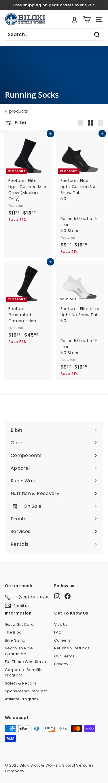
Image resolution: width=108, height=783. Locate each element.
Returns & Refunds (72, 648)
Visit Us (61, 624)
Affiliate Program (21, 699)
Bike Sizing (15, 640)
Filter (20, 123)
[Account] (74, 19)
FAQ (58, 632)
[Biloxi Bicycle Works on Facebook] (68, 596)
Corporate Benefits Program (23, 672)
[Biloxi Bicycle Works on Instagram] (57, 596)
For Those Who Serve (25, 661)
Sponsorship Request (26, 691)
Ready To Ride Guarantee (19, 651)
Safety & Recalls (21, 683)
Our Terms (64, 656)
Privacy (61, 664)
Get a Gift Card (19, 624)
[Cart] (87, 19)
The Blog (13, 632)
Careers (62, 640)
